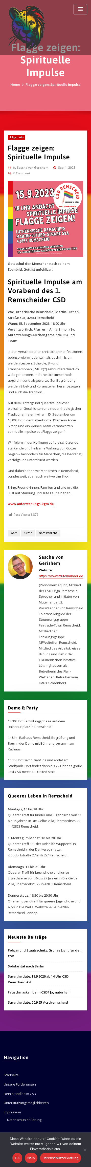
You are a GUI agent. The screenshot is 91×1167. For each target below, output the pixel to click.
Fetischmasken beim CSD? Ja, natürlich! (39, 992)
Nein (31, 1158)
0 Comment (21, 173)
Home (15, 84)
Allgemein (16, 137)
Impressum (12, 1112)
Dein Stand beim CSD (20, 1093)
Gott (14, 533)
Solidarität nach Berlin (26, 966)
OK (17, 1158)
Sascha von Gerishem (30, 167)
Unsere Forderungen (20, 1084)
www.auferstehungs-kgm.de (31, 504)
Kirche (28, 533)
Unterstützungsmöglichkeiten (26, 1102)
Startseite (11, 1075)
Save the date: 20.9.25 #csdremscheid (38, 1002)
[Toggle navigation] (80, 9)
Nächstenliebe (48, 533)
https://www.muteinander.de (61, 576)
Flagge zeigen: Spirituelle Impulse (53, 84)
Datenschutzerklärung (24, 1119)
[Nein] (84, 1149)
